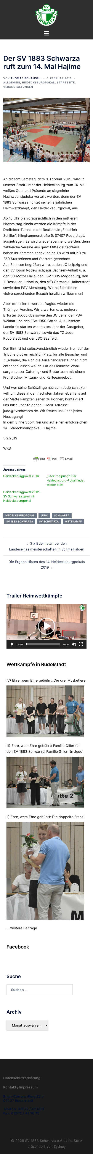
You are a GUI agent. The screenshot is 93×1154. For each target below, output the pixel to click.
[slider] (43, 644)
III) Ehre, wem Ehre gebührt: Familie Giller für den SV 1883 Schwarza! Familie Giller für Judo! (44, 748)
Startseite (66, 82)
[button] (46, 626)
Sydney (60, 1146)
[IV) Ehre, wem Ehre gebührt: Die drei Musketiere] (45, 711)
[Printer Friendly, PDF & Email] (53, 458)
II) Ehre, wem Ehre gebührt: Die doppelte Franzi (45, 817)
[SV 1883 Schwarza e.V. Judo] (46, 15)
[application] (46, 626)
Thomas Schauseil (26, 78)
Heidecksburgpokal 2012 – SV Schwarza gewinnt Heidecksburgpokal (22, 496)
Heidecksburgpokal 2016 (21, 476)
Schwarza (61, 515)
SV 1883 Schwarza (19, 521)
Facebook (17, 947)
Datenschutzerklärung (21, 1078)
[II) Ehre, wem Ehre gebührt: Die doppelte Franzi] (45, 871)
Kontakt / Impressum (20, 1087)
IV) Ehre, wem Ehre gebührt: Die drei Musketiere (45, 680)
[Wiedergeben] (12, 644)
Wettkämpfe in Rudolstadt (36, 664)
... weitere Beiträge (21, 928)
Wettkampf (73, 521)
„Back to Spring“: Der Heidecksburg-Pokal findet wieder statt (65, 480)
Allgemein (11, 82)
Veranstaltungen (18, 86)
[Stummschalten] (74, 644)
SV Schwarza (49, 521)
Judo (44, 515)
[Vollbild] (81, 644)
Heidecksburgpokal (38, 82)
